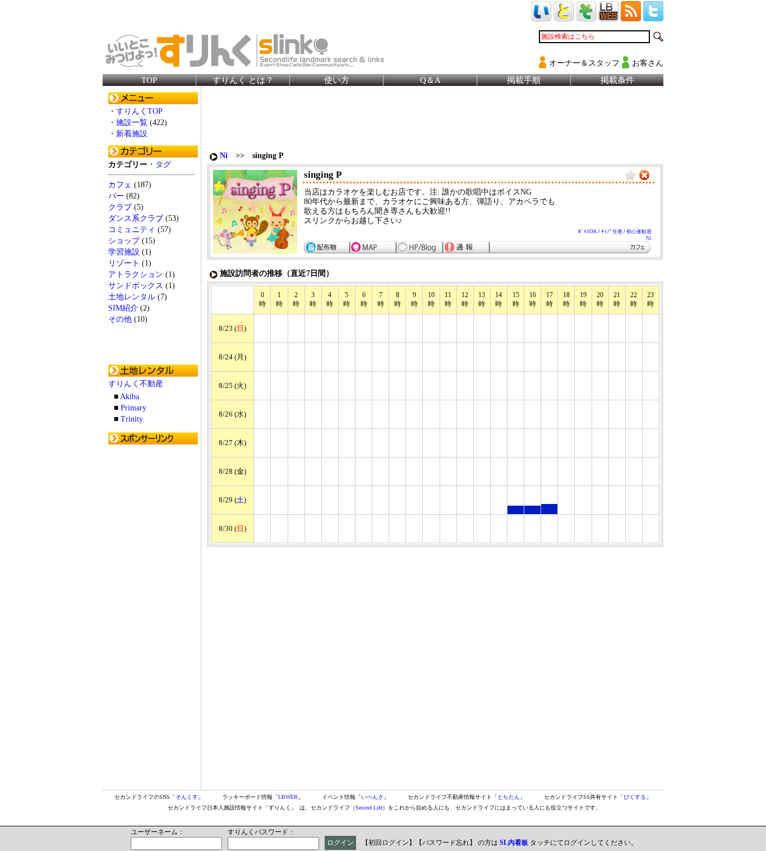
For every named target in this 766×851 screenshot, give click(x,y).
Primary (133, 408)
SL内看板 (514, 843)
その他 (120, 319)
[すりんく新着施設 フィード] (631, 16)
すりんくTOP (139, 111)
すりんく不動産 (135, 384)
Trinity (132, 419)
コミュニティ (131, 229)
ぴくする (635, 797)
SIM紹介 (123, 308)
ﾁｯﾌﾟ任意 (611, 231)
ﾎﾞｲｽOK (587, 231)
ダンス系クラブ (135, 218)
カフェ (120, 185)
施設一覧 (131, 122)
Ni (224, 155)
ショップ (124, 241)
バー (116, 196)
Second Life (369, 807)
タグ (163, 164)
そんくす (187, 797)
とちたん (508, 797)
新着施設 (131, 134)
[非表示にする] (644, 176)
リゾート (124, 263)
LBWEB (288, 797)
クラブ (120, 207)
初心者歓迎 (639, 231)
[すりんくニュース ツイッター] (653, 16)
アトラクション (135, 274)
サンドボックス (135, 285)
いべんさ (372, 797)
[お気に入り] (630, 176)
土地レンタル (131, 297)
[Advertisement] (153, 618)
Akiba (129, 396)
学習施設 (124, 252)
